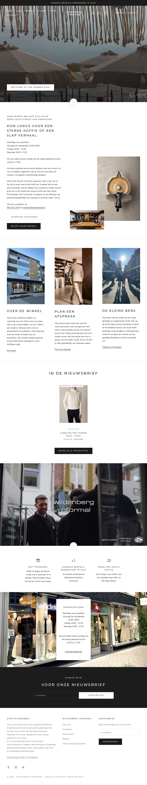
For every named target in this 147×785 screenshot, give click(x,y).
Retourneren (68, 734)
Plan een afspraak (63, 349)
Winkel (42, 11)
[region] (73, 54)
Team (53, 11)
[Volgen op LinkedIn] (23, 767)
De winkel (11, 350)
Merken (29, 11)
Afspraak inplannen (24, 217)
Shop (10, 11)
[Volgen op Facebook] (8, 767)
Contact (12, 15)
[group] (73, 504)
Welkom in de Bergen (112, 347)
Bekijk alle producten (73, 450)
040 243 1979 (13, 207)
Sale (19, 11)
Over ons (67, 724)
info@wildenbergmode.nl (34, 207)
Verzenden (67, 729)
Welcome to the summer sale (30, 87)
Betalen (66, 739)
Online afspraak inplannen (74, 743)
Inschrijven (96, 695)
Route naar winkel (23, 226)
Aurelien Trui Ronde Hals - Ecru (73, 434)
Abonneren (110, 741)
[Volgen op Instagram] (15, 767)
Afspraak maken (125, 13)
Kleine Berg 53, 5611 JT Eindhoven (22, 757)
